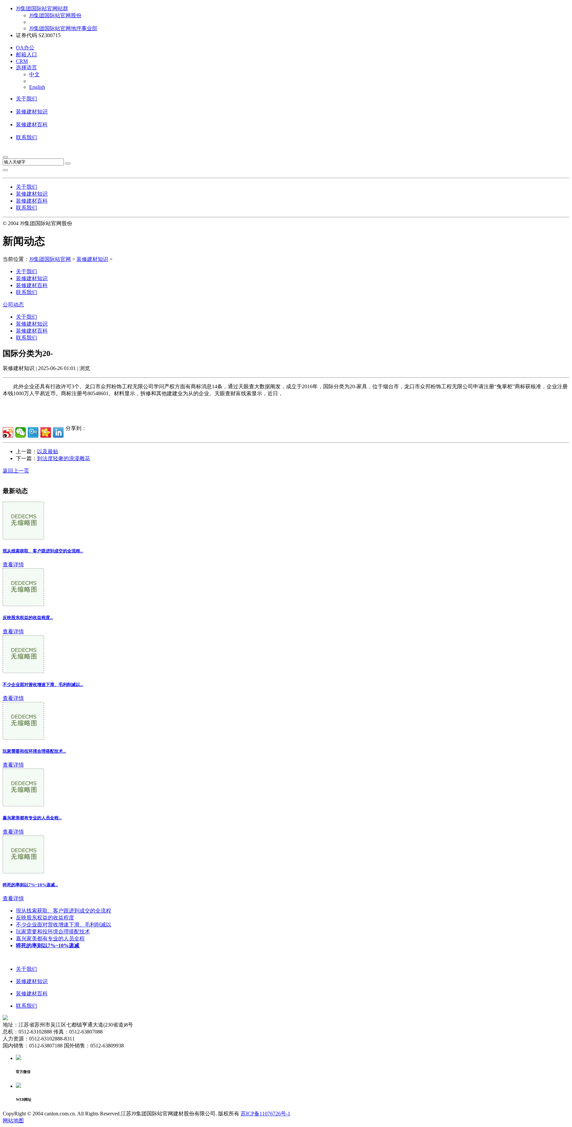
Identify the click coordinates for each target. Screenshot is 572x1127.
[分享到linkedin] (58, 432)
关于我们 (26, 98)
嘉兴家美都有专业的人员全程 (50, 938)
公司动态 (13, 304)
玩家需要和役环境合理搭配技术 (53, 931)
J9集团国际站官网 (50, 259)
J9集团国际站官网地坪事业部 (63, 28)
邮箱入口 (26, 54)
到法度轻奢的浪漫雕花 (63, 458)
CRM (22, 61)
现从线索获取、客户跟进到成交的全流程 (63, 910)
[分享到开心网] (45, 432)
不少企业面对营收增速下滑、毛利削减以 (63, 924)
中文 (34, 74)
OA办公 (25, 47)
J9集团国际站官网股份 (55, 15)
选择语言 (26, 67)
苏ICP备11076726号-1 (265, 1113)
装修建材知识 (32, 111)
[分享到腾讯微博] (33, 432)
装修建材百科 (32, 124)
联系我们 (26, 137)
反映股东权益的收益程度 (45, 917)
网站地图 (13, 1120)
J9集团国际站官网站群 (42, 8)
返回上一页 (16, 470)
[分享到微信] (20, 432)
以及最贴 (47, 451)
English (37, 87)
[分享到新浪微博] (8, 432)
